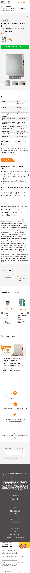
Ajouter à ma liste (14, 47)
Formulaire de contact (15, 522)
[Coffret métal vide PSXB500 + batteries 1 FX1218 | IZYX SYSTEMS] (15, 83)
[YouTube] (13, 499)
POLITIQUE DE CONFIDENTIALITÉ (15, 541)
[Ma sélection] (24, 2)
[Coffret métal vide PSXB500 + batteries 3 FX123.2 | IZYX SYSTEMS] (22, 83)
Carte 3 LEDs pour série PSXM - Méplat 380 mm (21, 314)
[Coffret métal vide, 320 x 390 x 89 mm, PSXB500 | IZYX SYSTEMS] (7, 83)
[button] (21, 2)
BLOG (15, 531)
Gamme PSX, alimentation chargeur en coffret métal (11, 359)
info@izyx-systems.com (15, 519)
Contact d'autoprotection (8, 314)
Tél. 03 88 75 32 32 (15, 516)
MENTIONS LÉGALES (15, 534)
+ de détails (3, 33)
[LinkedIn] (17, 499)
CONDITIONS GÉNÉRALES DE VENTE (15, 538)
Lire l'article (22, 378)
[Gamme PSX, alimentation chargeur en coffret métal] (13, 349)
